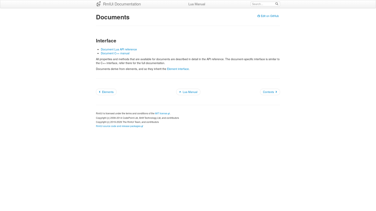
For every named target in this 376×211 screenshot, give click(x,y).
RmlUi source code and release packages (118, 126)
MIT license (161, 113)
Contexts (268, 92)
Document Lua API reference (119, 49)
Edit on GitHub (270, 16)
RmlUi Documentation (121, 4)
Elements (108, 92)
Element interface (178, 69)
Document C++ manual (115, 53)
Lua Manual (196, 3)
